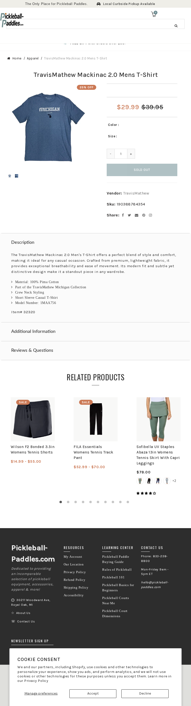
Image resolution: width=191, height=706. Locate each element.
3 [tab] (76, 503)
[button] (147, 493)
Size (111, 136)
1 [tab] (61, 503)
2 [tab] (69, 503)
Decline (145, 693)
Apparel (33, 58)
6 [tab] (99, 503)
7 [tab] (106, 503)
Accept (93, 693)
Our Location (74, 564)
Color (112, 125)
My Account (73, 556)
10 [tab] (129, 503)
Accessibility (74, 595)
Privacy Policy (36, 681)
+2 (174, 481)
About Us (23, 613)
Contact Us (26, 621)
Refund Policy (75, 580)
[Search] (176, 25)
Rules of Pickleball (117, 569)
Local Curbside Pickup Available (129, 4)
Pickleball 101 (113, 577)
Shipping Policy (76, 587)
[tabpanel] (32, 431)
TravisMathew (136, 193)
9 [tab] (121, 503)
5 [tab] (91, 503)
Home (17, 58)
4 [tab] (84, 503)
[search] (95, 24)
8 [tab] (114, 503)
